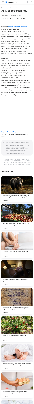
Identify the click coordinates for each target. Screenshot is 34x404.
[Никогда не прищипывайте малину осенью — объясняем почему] (17, 329)
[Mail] (6, 2)
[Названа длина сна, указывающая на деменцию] (17, 273)
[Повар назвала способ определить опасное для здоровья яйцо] (17, 385)
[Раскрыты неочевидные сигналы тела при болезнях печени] (17, 245)
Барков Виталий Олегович (17, 26)
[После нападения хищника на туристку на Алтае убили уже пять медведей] (17, 189)
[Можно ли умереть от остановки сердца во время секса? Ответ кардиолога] (17, 357)
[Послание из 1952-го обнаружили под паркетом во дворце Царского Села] (17, 301)
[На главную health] (12, 2)
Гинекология (15, 7)
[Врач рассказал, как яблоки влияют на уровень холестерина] (17, 217)
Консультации (5, 7)
